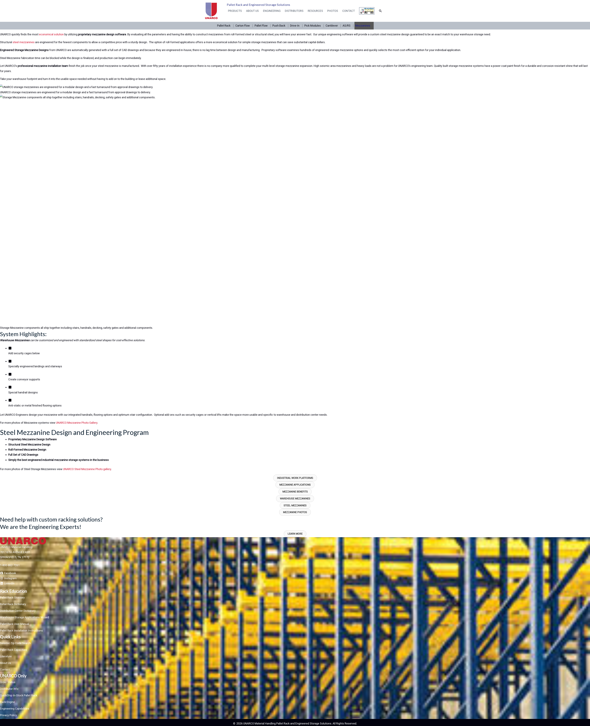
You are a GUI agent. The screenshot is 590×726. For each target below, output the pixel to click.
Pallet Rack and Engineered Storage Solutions (258, 4)
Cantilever (332, 25)
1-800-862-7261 (10, 565)
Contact (348, 10)
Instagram (10, 578)
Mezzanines (362, 25)
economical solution (51, 34)
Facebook (10, 573)
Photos (332, 10)
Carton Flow (242, 25)
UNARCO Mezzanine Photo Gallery (76, 422)
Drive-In (294, 25)
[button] (380, 11)
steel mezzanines (23, 42)
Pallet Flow (261, 25)
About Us (252, 10)
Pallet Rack (223, 25)
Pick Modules (312, 25)
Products (235, 10)
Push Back (278, 25)
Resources (315, 10)
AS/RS (346, 25)
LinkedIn (9, 583)
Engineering (272, 10)
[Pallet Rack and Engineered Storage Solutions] (211, 10)
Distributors (294, 10)
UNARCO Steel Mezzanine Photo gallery (87, 469)
